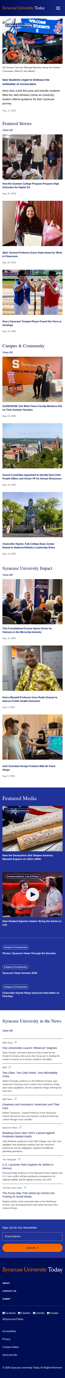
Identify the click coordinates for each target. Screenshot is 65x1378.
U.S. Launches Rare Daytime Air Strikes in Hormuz (28, 1166)
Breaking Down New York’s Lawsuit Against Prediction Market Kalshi (28, 1134)
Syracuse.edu (9, 1355)
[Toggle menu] (58, 8)
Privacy (6, 1339)
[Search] (49, 8)
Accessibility (9, 1331)
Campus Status (10, 1347)
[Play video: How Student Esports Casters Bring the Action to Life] (32, 894)
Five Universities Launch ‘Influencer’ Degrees (29, 1047)
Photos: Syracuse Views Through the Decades (29, 953)
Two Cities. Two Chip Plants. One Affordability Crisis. (30, 1074)
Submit (31, 1247)
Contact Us (9, 1291)
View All (7, 130)
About (6, 1283)
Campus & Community (19, 25)
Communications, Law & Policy (22, 876)
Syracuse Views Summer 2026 (19, 973)
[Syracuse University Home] (23, 8)
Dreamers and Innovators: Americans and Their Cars (31, 1106)
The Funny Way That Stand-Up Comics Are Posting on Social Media (28, 1195)
